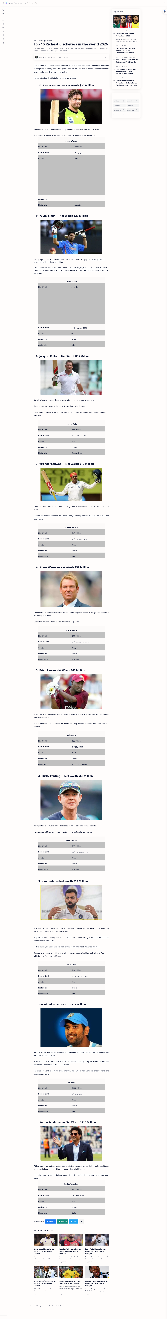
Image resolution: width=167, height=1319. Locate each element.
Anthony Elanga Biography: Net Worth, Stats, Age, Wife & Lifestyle (96, 1283)
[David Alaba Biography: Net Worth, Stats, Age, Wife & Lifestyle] (97, 1240)
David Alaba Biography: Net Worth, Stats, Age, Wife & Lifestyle (95, 1251)
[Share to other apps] (81, 1221)
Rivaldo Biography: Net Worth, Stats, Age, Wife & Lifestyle (70, 1282)
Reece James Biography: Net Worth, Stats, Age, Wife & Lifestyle (44, 1251)
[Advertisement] (71, 22)
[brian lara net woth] (71, 691)
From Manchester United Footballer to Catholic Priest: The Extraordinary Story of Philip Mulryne (126, 83)
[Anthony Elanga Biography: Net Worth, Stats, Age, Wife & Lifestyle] (97, 1272)
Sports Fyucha (14, 3)
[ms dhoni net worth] (71, 1027)
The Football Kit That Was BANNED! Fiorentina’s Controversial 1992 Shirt (125, 50)
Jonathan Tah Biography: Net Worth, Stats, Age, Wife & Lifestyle (70, 1251)
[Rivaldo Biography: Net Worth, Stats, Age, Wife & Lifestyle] (71, 1272)
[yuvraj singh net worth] (71, 237)
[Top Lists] (125, 31)
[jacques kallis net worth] (71, 377)
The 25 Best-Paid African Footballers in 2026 (125, 35)
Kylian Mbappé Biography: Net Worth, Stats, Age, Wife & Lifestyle (45, 1283)
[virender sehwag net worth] (71, 484)
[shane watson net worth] (71, 106)
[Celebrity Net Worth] (129, 57)
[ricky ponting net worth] (71, 800)
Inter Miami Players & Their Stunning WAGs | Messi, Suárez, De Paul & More (126, 71)
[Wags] (125, 66)
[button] (163, 2)
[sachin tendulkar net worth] (71, 1143)
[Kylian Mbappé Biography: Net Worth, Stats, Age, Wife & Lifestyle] (46, 1272)
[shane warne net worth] (71, 589)
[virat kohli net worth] (71, 902)
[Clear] (55, 3)
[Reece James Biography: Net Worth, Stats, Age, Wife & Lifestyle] (46, 1240)
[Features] (126, 78)
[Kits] (125, 45)
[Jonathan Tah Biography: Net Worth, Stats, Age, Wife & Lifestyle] (71, 1240)
